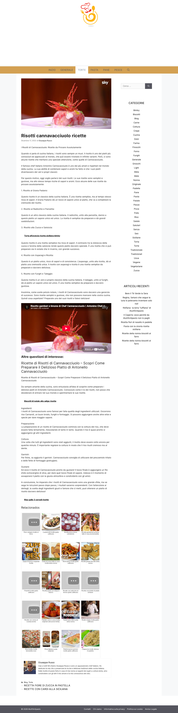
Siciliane (136, 237)
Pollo (136, 213)
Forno (136, 151)
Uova (136, 258)
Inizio (52, 69)
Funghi (136, 155)
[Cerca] (148, 86)
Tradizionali (136, 254)
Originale (136, 184)
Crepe (136, 131)
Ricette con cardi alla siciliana (46, 689)
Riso (136, 217)
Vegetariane (136, 266)
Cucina (136, 135)
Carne (136, 122)
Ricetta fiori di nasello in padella (136, 322)
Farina (136, 143)
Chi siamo (97, 709)
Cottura (136, 127)
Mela (136, 172)
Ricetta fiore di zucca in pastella (47, 685)
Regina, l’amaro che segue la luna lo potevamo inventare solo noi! (136, 300)
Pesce (118, 69)
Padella (136, 188)
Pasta (94, 69)
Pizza (136, 209)
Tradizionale (136, 250)
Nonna (136, 180)
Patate (136, 200)
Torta (136, 242)
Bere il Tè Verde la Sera (136, 293)
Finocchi (136, 147)
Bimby (136, 110)
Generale (66, 69)
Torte (82, 69)
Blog (26, 682)
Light (136, 168)
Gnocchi (136, 163)
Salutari (136, 225)
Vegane (136, 262)
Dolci (136, 139)
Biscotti (136, 114)
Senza (136, 229)
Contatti (87, 709)
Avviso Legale (151, 709)
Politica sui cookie (135, 709)
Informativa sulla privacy (114, 709)
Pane (106, 69)
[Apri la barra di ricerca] (128, 70)
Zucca (136, 270)
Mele (136, 176)
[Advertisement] (89, 48)
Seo (136, 233)
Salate (136, 221)
